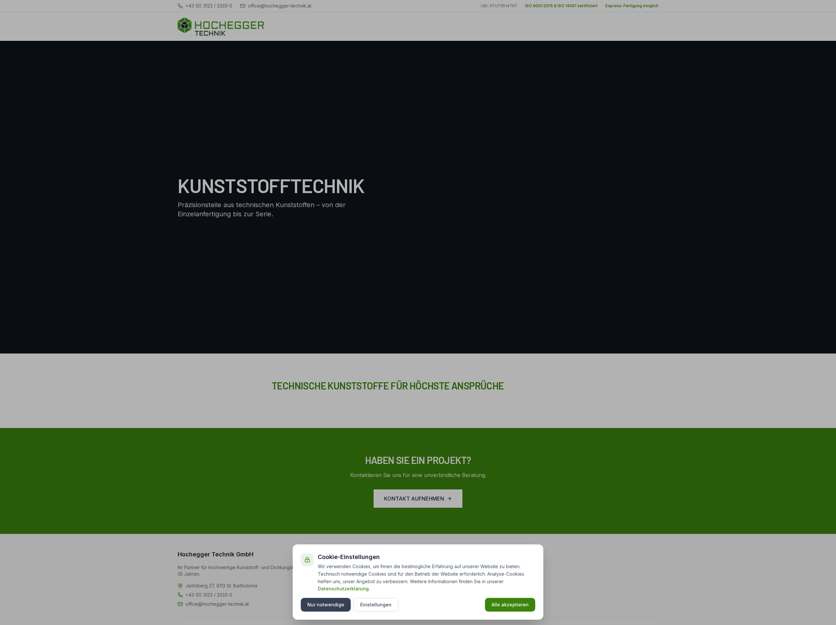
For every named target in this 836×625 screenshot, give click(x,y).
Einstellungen (376, 604)
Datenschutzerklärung (343, 588)
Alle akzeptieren (510, 604)
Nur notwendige (325, 604)
